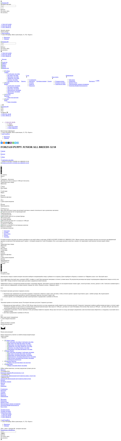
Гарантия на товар (6, 412)
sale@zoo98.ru (6, 33)
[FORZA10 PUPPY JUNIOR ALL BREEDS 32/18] (15, 163)
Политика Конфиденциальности (10, 405)
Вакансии (3, 395)
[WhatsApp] (13, 143)
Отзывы (6, 232)
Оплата (6, 235)
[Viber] (11, 143)
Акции (3, 384)
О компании (4, 389)
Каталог (3, 380)
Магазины (3, 399)
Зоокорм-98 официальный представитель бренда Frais (16, 378)
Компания (3, 386)
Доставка (6, 236)
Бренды (3, 383)
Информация (4, 396)
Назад (10, 123)
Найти (2, 433)
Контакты (3, 390)
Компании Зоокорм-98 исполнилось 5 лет (12, 372)
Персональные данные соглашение (10, 403)
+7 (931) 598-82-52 (6, 27)
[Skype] (15, 143)
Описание (7, 231)
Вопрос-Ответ (5, 402)
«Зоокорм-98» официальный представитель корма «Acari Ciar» (18, 375)
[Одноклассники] (4, 143)
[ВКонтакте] (2, 143)
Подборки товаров (6, 381)
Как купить (7, 233)
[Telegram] (18, 143)
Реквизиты (4, 401)
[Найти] (2, 8)
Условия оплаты (5, 409)
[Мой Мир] (6, 143)
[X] (9, 143)
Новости (3, 370)
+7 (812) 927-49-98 (6, 24)
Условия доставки (6, 411)
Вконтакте (7, 37)
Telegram (6, 39)
